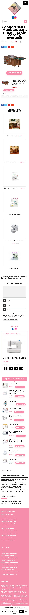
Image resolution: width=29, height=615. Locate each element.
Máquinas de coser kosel (8, 540)
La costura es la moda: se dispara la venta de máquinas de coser (13, 479)
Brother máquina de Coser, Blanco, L (14, 240)
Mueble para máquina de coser (11, 162)
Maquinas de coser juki (8, 537)
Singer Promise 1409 (14, 357)
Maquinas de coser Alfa (8, 514)
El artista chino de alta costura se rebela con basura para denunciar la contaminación (14, 476)
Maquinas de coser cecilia (9, 523)
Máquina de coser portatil (9, 569)
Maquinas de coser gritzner (9, 530)
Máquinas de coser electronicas (10, 564)
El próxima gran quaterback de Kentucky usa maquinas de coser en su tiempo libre (14, 490)
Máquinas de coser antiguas (9, 553)
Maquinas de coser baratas (9, 555)
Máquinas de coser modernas (9, 574)
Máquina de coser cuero (8, 560)
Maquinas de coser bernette (9, 519)
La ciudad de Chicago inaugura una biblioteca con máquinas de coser (11, 487)
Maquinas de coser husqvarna (9, 533)
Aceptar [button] (21, 611)
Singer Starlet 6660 (15, 501)
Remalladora (5, 551)
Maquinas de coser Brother (9, 521)
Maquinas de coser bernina (9, 516)
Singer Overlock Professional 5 (11, 188)
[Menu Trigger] (25, 3)
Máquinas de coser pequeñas (9, 567)
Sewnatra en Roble (11, 136)
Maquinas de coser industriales (10, 562)
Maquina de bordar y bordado (9, 558)
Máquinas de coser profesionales (10, 571)
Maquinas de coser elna (8, 528)
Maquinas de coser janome (9, 535)
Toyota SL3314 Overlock (14, 214)
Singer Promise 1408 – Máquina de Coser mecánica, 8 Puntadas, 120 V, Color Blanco (13, 483)
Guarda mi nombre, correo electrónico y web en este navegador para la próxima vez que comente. (13, 315)
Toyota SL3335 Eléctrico (14, 268)
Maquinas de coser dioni (8, 526)
